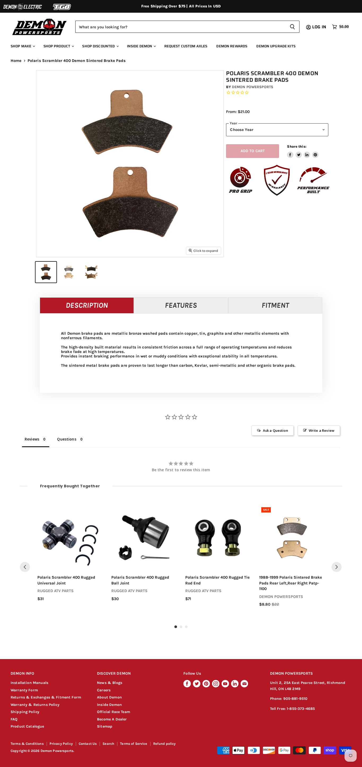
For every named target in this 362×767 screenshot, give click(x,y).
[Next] (337, 567)
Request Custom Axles (186, 46)
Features (181, 305)
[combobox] (180, 27)
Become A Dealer (112, 719)
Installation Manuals (29, 682)
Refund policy (164, 744)
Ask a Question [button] (275, 430)
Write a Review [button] (321, 430)
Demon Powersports (252, 87)
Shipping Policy (25, 712)
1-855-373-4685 (301, 708)
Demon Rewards (231, 46)
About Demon (109, 697)
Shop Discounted (99, 46)
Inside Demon (140, 46)
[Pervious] (25, 567)
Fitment (275, 305)
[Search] (292, 27)
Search (108, 744)
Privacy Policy (61, 744)
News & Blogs (109, 682)
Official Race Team (113, 712)
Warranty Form (24, 690)
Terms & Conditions (27, 744)
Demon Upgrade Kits (275, 46)
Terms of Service (133, 744)
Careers (104, 690)
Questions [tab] (66, 439)
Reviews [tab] (32, 439)
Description (87, 305)
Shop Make (21, 46)
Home (16, 60)
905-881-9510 (295, 698)
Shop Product (57, 46)
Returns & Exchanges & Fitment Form (46, 697)
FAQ (14, 719)
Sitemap (104, 726)
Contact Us (88, 744)
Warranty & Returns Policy (35, 704)
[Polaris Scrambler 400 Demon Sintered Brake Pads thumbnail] (46, 272)
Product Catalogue (27, 726)
